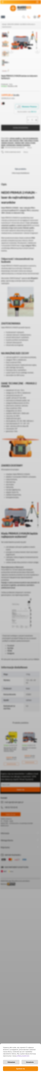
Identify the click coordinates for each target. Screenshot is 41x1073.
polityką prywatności (23, 1056)
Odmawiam (11, 1062)
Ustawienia (30, 1062)
